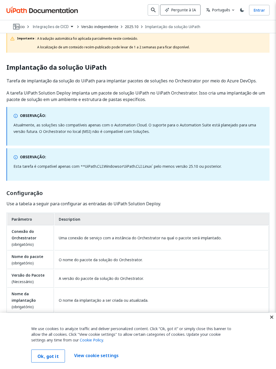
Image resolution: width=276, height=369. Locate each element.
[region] (138, 341)
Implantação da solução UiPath (172, 27)
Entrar (259, 10)
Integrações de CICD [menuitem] (51, 27)
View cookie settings (96, 355)
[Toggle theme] (242, 10)
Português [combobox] (218, 10)
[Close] (271, 317)
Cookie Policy (91, 340)
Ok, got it (48, 356)
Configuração (24, 193)
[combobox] (53, 27)
